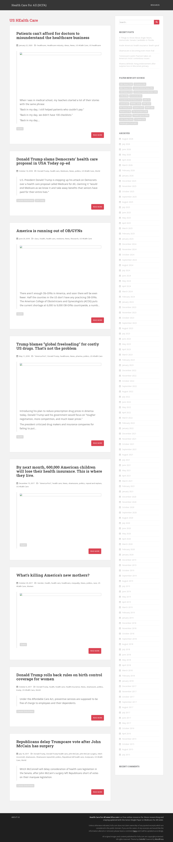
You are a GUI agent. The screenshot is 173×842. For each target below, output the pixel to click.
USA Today (40, 200)
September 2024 (129, 260)
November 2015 (129, 739)
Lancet (124, 104)
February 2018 (128, 675)
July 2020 (126, 523)
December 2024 (129, 244)
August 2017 (127, 707)
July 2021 (126, 460)
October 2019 (128, 570)
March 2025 (127, 228)
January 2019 (128, 617)
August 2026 (127, 139)
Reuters (125, 111)
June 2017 (126, 717)
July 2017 (126, 712)
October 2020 (128, 507)
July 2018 (126, 649)
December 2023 (129, 307)
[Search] (156, 22)
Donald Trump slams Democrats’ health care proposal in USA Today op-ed (57, 161)
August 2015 (127, 749)
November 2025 (129, 186)
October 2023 (128, 317)
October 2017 (128, 696)
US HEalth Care (82, 45)
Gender (40, 583)
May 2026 (126, 154)
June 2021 (126, 465)
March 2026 (127, 165)
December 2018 (129, 623)
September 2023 (129, 323)
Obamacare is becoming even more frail (136, 50)
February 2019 (128, 612)
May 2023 (126, 344)
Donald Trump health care (57, 754)
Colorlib (142, 839)
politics (78, 171)
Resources (155, 5)
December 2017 (129, 686)
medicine (60, 238)
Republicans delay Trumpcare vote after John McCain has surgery (58, 743)
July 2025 (126, 207)
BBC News (125, 88)
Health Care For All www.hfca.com (104, 817)
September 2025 (129, 196)
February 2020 (128, 549)
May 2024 (126, 281)
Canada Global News (25, 200)
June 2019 (126, 591)
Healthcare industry (55, 45)
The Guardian (139, 111)
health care (54, 171)
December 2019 (129, 560)
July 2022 (126, 396)
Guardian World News (130, 100)
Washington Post (128, 123)
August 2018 (127, 644)
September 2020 (129, 512)
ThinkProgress (140, 115)
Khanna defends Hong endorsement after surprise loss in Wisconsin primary (137, 64)
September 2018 (129, 639)
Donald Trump (43, 171)
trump (18, 690)
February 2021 (128, 486)
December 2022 (129, 370)
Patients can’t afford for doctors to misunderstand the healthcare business (52, 35)
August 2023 (127, 328)
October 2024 (128, 254)
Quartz (20, 129)
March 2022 (127, 417)
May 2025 (126, 217)
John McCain (74, 754)
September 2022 (129, 386)
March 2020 (127, 544)
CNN (124, 96)
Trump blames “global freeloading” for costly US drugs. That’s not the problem (57, 346)
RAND (149, 107)
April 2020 (126, 539)
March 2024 (127, 291)
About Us (15, 817)
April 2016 (126, 733)
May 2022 (126, 407)
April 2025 (126, 223)
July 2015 (126, 754)
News (72, 45)
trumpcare (89, 757)
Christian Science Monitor (145, 92)
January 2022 (128, 428)
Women (30, 586)
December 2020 (129, 496)
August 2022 (127, 391)
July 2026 (126, 144)
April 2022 (126, 412)
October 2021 (128, 444)
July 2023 (126, 333)
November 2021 (129, 439)
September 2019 (129, 575)
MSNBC (135, 104)
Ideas (66, 45)
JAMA (147, 100)
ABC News (126, 84)
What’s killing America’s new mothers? (52, 575)
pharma (79, 356)
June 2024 (126, 275)
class (36, 238)
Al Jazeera (139, 84)
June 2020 (126, 528)
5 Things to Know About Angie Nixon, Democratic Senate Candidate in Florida (136, 38)
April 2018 (126, 665)
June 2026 (126, 149)
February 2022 (128, 423)
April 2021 (126, 475)
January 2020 (128, 554)
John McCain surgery (88, 754)
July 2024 (126, 270)
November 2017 (129, 691)
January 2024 (128, 302)
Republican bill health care (73, 757)
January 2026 (128, 175)
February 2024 (128, 296)
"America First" (40, 356)
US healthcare (95, 45)
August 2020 (127, 517)
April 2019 (126, 602)
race (95, 583)
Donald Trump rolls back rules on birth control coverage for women (59, 677)
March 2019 (127, 607)
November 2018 (129, 628)
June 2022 (126, 402)
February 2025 (128, 233)
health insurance (73, 687)
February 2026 (128, 170)
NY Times (125, 107)
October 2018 (128, 633)
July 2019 (126, 586)
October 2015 (128, 744)
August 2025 (127, 202)
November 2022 (129, 375)
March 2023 (127, 354)
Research (75, 238)
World (97, 171)
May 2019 (126, 596)
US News (140, 119)
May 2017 (126, 723)
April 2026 (126, 160)
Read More (97, 135)
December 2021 (129, 433)
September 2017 (129, 702)
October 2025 (128, 191)
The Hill (125, 115)
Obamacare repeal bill (45, 757)
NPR (146, 104)
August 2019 (127, 581)
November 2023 (129, 312)
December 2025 (129, 181)
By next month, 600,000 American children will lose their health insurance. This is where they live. (59, 471)
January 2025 (128, 239)
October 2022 (128, 381)
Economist (135, 96)
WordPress (159, 839)
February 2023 (128, 360)
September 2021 (129, 449)
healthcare (41, 45)
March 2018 (127, 670)
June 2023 (126, 339)
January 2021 (128, 491)
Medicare (64, 171)
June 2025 (126, 212)
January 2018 (128, 681)
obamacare (73, 483)
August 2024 (127, 265)
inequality (76, 583)
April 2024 (126, 286)
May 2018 (126, 660)
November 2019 (129, 565)
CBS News (126, 92)
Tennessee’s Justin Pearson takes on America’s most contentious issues (135, 57)
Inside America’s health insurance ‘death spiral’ (139, 45)
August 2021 (127, 454)
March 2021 (127, 481)
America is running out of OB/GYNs (49, 230)
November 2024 (129, 249)
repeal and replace (94, 483)
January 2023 (128, 365)
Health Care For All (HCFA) (28, 5)
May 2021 (126, 470)
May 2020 (126, 533)
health (42, 238)
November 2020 (129, 502)
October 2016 (128, 728)
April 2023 (126, 349)
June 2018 (126, 654)
